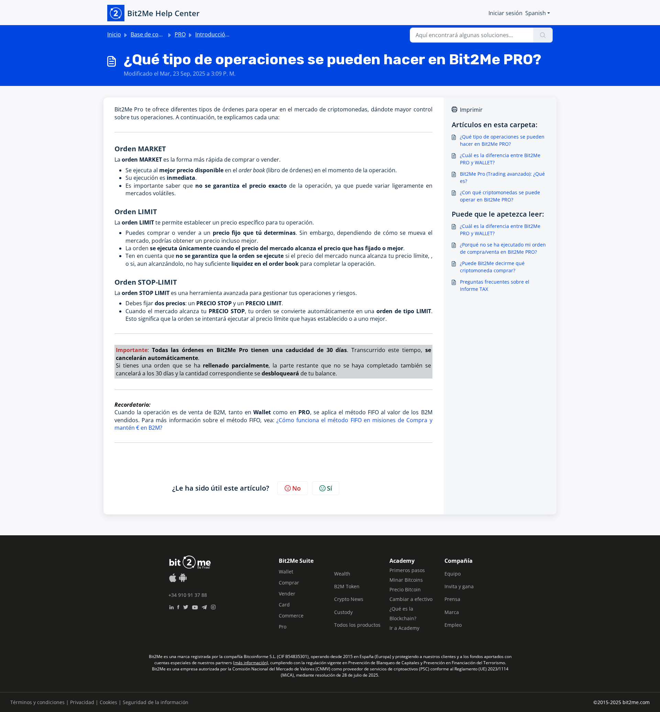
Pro (282, 626)
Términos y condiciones (37, 702)
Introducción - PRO (219, 34)
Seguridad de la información (155, 702)
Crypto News (348, 599)
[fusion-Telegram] (204, 606)
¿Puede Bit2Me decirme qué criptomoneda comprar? (492, 267)
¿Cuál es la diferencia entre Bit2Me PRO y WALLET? (500, 159)
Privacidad (82, 702)
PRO (180, 34)
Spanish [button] (535, 13)
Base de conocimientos (161, 34)
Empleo (453, 625)
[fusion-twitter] (185, 606)
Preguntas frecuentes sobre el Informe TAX (494, 285)
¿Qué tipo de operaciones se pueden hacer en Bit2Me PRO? (502, 140)
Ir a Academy (404, 628)
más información (250, 663)
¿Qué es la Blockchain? (402, 613)
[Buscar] (543, 35)
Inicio (114, 34)
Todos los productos (357, 625)
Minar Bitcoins (406, 580)
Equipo (452, 573)
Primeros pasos (407, 570)
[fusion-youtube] (195, 606)
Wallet (286, 571)
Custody (343, 612)
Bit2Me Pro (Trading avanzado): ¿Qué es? (502, 177)
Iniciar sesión (505, 13)
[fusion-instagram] (213, 606)
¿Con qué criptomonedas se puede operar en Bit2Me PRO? (500, 196)
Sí (329, 488)
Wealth (342, 573)
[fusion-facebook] (178, 606)
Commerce (291, 615)
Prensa (452, 599)
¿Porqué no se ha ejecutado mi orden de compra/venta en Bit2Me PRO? (503, 248)
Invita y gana (459, 586)
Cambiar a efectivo (410, 599)
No (296, 488)
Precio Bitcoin (405, 589)
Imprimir (471, 109)
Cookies (108, 702)
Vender (287, 593)
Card (284, 604)
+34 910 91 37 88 (187, 595)
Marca (451, 612)
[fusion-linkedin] (171, 606)
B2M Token (347, 586)
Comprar (289, 582)
